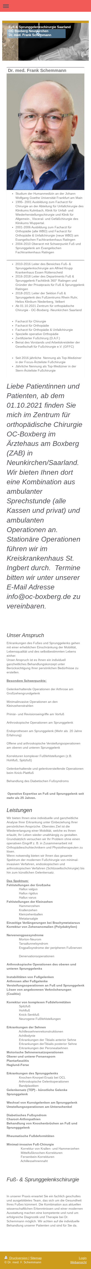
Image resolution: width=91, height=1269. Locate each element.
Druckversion (18, 1258)
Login (83, 1258)
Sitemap (36, 1258)
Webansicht (78, 1262)
